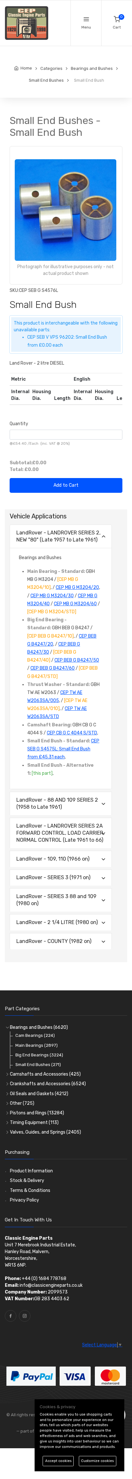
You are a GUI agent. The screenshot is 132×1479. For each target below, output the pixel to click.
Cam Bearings (35, 1035)
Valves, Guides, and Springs (45, 1132)
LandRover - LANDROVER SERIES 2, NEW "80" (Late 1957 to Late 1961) (58, 536)
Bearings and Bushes (39, 1027)
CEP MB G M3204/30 (52, 596)
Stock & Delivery (27, 1180)
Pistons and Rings (37, 1113)
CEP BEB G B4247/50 (76, 660)
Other (22, 1103)
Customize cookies (97, 1461)
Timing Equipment (34, 1122)
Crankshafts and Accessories (48, 1084)
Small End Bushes (38, 1064)
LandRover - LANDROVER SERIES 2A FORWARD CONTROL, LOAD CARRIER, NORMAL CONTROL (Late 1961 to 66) (60, 833)
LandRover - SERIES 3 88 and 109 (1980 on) (56, 899)
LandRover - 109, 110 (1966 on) (52, 859)
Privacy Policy (24, 1200)
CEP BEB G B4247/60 (52, 668)
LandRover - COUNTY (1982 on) (53, 941)
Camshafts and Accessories (45, 1074)
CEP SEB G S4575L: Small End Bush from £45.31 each (63, 749)
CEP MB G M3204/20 (77, 587)
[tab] (60, 536)
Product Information (31, 1171)
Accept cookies (58, 1461)
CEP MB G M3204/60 (75, 604)
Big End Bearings (39, 1055)
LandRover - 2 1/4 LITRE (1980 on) (57, 922)
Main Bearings (36, 1045)
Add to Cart (66, 485)
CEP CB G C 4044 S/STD (72, 733)
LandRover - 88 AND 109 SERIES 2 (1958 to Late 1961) (57, 803)
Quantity (19, 423)
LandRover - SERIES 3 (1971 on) (53, 877)
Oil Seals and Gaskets (39, 1093)
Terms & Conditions (30, 1190)
